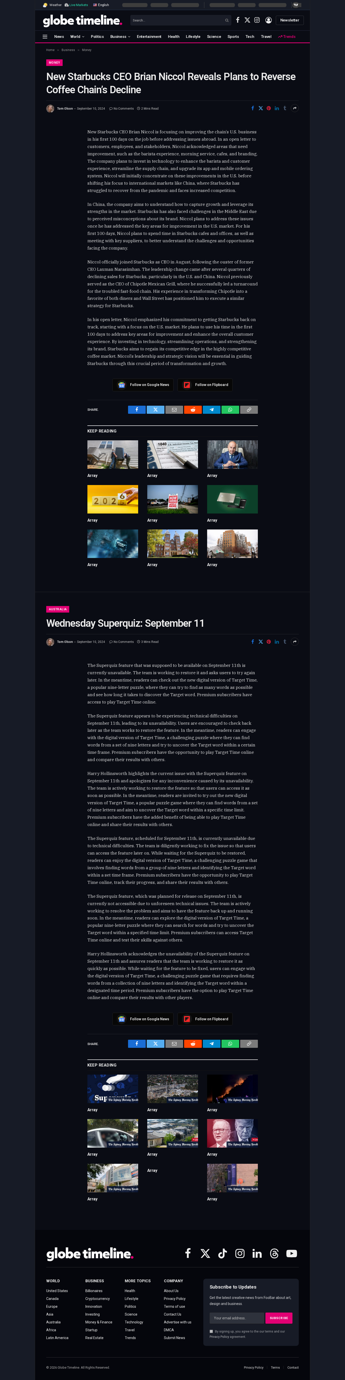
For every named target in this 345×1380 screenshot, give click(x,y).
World (75, 36)
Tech (249, 36)
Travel (266, 36)
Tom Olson (65, 108)
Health (173, 36)
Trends (288, 36)
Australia (58, 609)
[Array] (112, 454)
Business (118, 36)
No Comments (124, 108)
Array (92, 475)
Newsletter (290, 20)
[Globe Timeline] (83, 20)
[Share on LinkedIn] (277, 108)
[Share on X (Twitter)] (260, 108)
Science (214, 36)
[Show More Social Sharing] (295, 108)
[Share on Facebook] (252, 108)
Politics (97, 36)
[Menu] (45, 36)
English (103, 5)
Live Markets (78, 5)
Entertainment (149, 36)
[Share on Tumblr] (285, 108)
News (59, 36)
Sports (233, 36)
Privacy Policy (219, 1337)
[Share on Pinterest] (269, 108)
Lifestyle (193, 36)
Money (54, 62)
